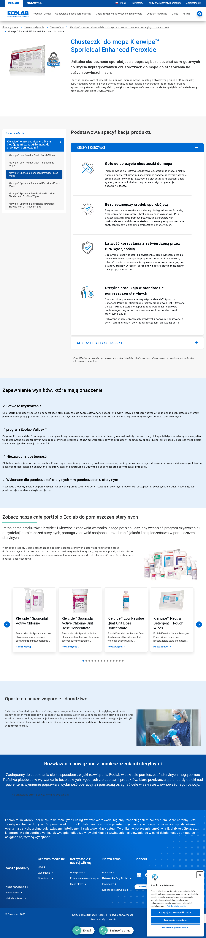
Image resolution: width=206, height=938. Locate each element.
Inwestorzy (137, 3)
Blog (40, 867)
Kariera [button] (187, 13)
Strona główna (10, 27)
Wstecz (7, 624)
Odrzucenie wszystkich (175, 920)
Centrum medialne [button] (157, 13)
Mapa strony (77, 884)
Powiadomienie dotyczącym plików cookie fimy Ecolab (83, 878)
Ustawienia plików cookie (175, 928)
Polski (123, 3)
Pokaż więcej (23, 646)
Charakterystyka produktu (101, 343)
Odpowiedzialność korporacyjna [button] (73, 13)
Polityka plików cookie (176, 906)
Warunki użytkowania (103, 919)
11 (113, 661)
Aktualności (44, 878)
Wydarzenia (44, 872)
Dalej (199, 624)
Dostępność (76, 872)
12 (116, 661)
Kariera (106, 878)
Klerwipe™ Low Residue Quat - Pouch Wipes (32, 155)
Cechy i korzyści (91, 147)
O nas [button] (175, 13)
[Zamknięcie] (199, 875)
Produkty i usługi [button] (41, 13)
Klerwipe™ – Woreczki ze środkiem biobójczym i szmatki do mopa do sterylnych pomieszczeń (119, 27)
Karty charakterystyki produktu (165, 3)
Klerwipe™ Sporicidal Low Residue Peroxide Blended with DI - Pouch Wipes (31, 205)
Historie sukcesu (14, 898)
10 (110, 661)
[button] (53, 14)
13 (119, 661)
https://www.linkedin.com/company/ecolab (139, 875)
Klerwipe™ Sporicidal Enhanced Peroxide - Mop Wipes (33, 174)
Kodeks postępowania (114, 889)
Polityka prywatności (120, 914)
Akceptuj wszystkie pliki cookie (175, 912)
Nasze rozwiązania (34, 27)
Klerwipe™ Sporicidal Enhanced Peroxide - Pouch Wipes (34, 185)
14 (123, 661)
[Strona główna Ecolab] (18, 15)
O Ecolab (107, 872)
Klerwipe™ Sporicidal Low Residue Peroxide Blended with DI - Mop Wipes (31, 195)
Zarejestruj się (193, 3)
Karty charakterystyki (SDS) (88, 914)
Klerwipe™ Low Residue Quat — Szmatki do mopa (31, 164)
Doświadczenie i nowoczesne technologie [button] (119, 13)
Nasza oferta (57, 27)
